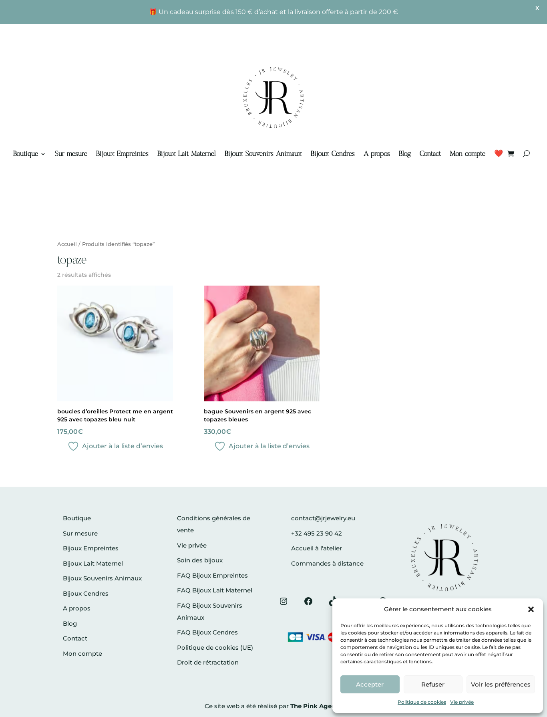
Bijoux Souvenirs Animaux (263, 154)
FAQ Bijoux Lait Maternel (214, 590)
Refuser (432, 684)
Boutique (25, 154)
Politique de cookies (422, 702)
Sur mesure (71, 154)
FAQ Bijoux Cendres (207, 632)
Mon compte (467, 154)
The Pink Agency (316, 706)
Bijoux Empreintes (122, 154)
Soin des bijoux (200, 560)
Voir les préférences (501, 684)
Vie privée (462, 702)
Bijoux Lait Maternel (186, 154)
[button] (531, 609)
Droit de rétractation (208, 662)
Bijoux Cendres (333, 154)
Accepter (370, 684)
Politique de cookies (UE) (215, 647)
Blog (405, 154)
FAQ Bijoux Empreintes (212, 575)
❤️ (498, 154)
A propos (377, 154)
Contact (430, 154)
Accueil (67, 244)
